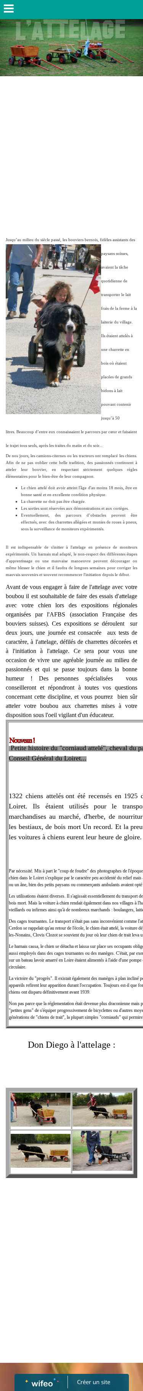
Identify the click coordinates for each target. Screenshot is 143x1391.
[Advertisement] (71, 155)
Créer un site (93, 1382)
